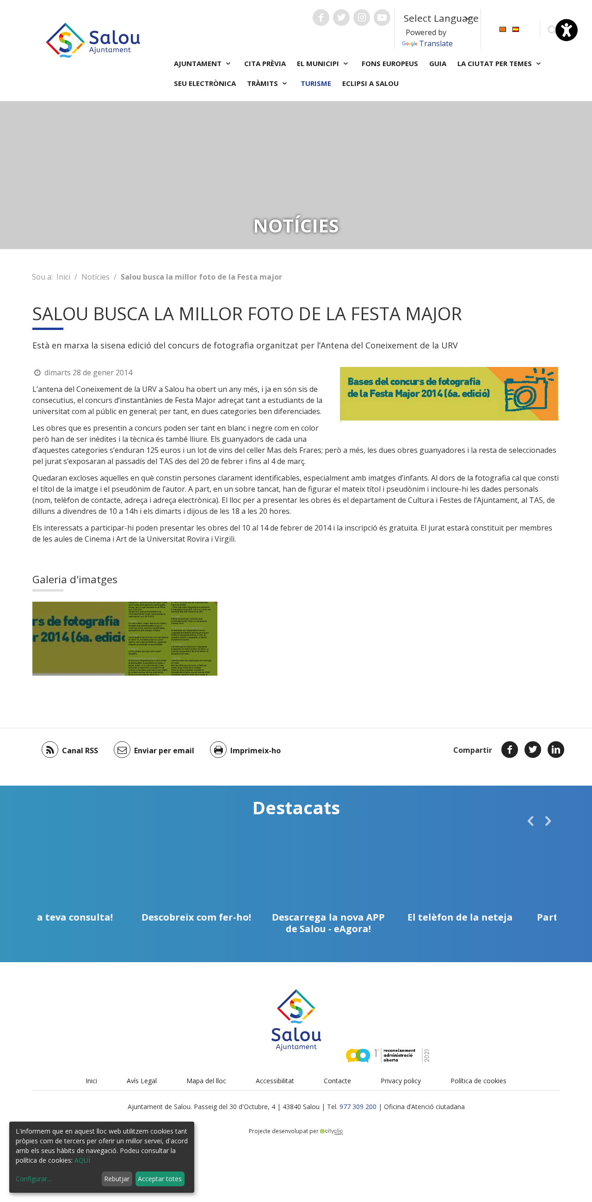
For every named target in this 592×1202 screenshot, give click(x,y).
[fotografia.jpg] (78, 639)
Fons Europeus (390, 63)
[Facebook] (509, 749)
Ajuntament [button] (198, 63)
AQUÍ (82, 1160)
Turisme (316, 83)
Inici (63, 277)
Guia (437, 63)
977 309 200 (357, 1106)
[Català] (503, 28)
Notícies (95, 277)
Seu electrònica (205, 83)
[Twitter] (532, 749)
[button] (530, 820)
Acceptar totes (160, 1178)
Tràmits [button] (263, 83)
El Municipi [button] (319, 63)
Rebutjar (117, 1178)
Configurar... (33, 1178)
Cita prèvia (265, 63)
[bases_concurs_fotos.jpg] (171, 639)
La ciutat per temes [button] (495, 63)
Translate (436, 43)
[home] (93, 39)
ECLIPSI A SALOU (370, 83)
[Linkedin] (556, 749)
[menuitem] (502, 28)
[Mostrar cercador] (552, 29)
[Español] (515, 28)
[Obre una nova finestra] (321, 17)
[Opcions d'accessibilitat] (566, 30)
